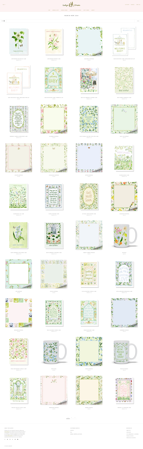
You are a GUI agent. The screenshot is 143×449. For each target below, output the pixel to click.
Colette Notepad (19, 175)
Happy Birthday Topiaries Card (54, 252)
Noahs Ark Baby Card (89, 330)
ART (49, 10)
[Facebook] (4, 439)
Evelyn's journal (10, 435)
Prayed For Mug (124, 368)
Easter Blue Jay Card (18, 213)
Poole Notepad (89, 368)
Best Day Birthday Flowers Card (89, 97)
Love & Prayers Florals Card (89, 291)
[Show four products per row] (4, 20)
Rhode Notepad (89, 407)
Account (127, 4)
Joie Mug (124, 252)
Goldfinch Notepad (124, 213)
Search (132, 4)
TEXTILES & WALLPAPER (75, 10)
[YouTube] (17, 439)
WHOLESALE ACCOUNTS (131, 437)
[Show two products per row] (2, 20)
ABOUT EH (128, 430)
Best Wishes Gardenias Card (124, 97)
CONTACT (72, 430)
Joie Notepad (19, 291)
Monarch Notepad (18, 330)
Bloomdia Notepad (53, 136)
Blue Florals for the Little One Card (89, 136)
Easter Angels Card (124, 175)
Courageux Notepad (54, 175)
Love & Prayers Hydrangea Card (124, 291)
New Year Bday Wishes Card (54, 330)
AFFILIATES (128, 432)
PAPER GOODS (64, 10)
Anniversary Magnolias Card (18, 58)
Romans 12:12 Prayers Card (124, 407)
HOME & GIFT (56, 10)
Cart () (138, 4)
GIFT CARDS (86, 10)
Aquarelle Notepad (89, 58)
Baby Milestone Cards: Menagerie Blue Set (124, 58)
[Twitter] (7, 439)
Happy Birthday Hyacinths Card (19, 252)
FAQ (71, 432)
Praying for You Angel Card (19, 407)
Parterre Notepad (124, 330)
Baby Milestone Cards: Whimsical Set (54, 97)
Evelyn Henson (6, 431)
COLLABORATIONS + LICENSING (132, 434)
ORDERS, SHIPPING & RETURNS (76, 434)
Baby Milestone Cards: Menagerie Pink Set (18, 97)
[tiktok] (12, 439)
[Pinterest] (15, 439)
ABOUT (93, 10)
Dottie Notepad (89, 175)
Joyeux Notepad (54, 291)
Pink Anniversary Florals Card (19, 368)
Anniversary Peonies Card (53, 58)
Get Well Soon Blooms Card (89, 213)
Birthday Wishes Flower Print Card (18, 136)
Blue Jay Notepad (124, 136)
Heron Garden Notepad (89, 252)
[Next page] (75, 417)
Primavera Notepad (54, 407)
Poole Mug (54, 368)
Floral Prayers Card (54, 213)
